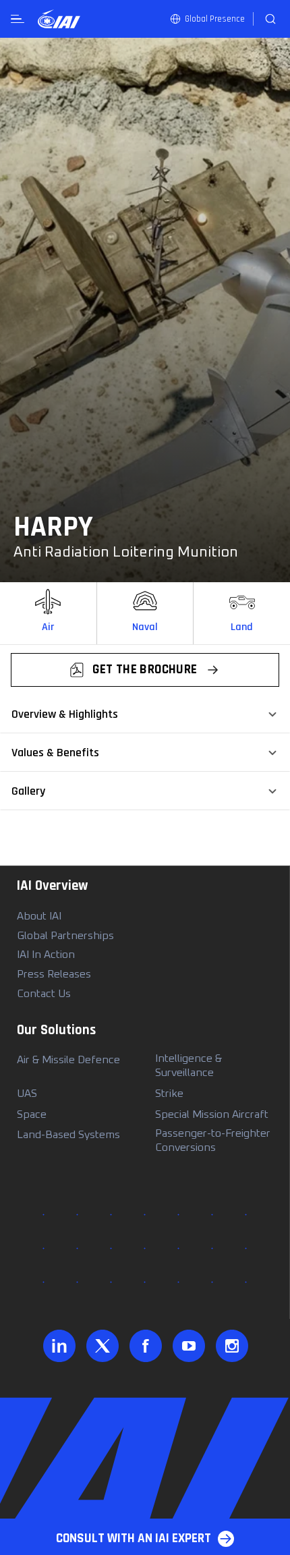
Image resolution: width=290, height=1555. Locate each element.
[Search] (270, 19)
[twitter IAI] (102, 1345)
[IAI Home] (59, 18)
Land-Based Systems (68, 1134)
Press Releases (54, 974)
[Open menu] (17, 19)
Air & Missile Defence (68, 1059)
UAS (27, 1093)
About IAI (39, 916)
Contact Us (44, 993)
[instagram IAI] (232, 1345)
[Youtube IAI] (188, 1345)
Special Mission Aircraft (211, 1114)
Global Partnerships (65, 935)
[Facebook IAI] (145, 1345)
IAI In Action (46, 954)
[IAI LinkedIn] (59, 1345)
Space (32, 1114)
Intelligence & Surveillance (188, 1065)
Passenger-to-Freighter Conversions (212, 1140)
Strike (169, 1093)
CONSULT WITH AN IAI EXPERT (133, 1538)
